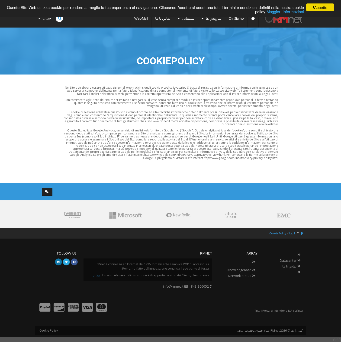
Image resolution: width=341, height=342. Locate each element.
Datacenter (288, 260)
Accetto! (320, 7)
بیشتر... (95, 275)
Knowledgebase (239, 270)
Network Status (240, 276)
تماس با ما (289, 266)
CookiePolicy (277, 233)
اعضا (292, 233)
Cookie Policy (48, 330)
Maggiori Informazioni (285, 11)
